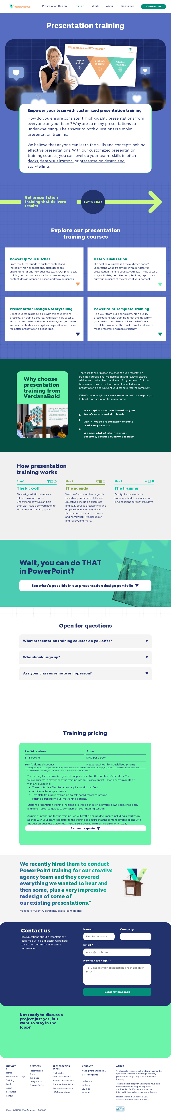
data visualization (56, 161)
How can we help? (97, 960)
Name (88, 929)
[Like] (77, 284)
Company (127, 929)
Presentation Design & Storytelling (41, 308)
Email (88, 945)
